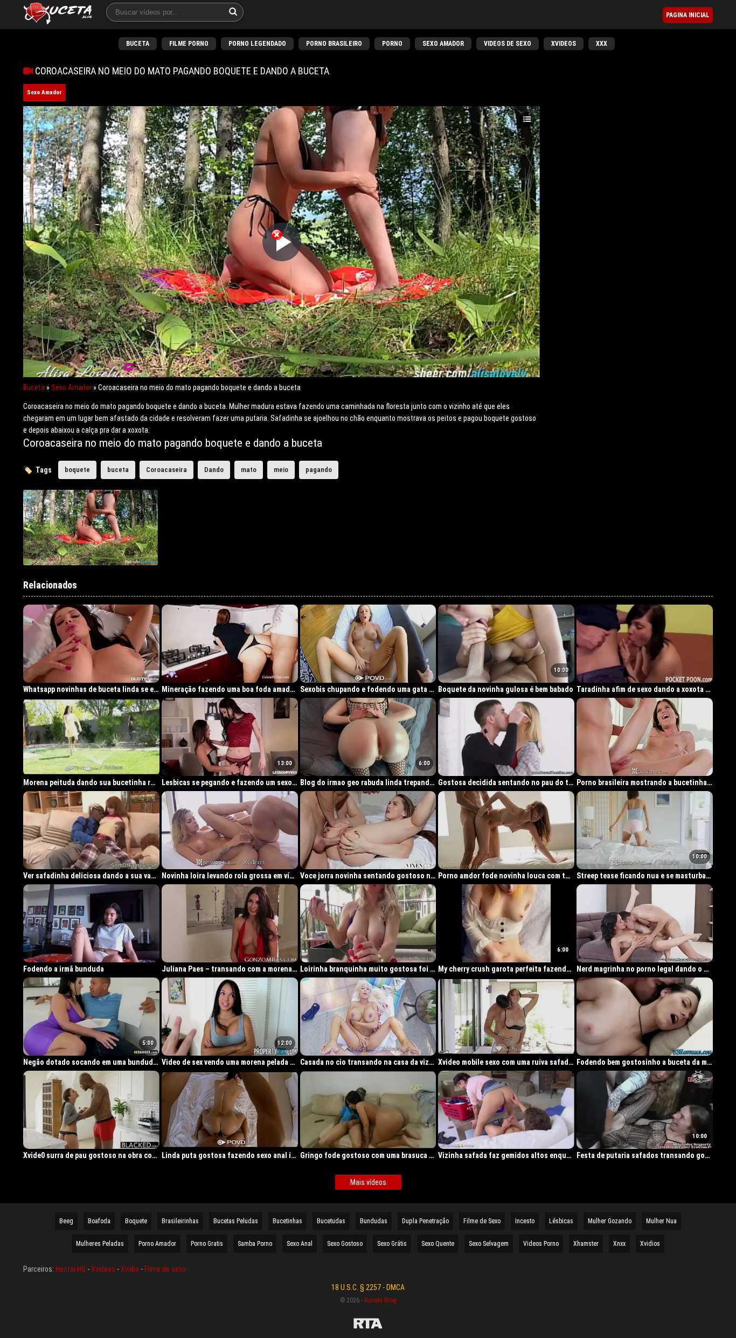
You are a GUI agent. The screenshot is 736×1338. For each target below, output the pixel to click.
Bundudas (373, 1221)
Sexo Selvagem (489, 1243)
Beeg (66, 1221)
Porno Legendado (257, 43)
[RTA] (368, 1325)
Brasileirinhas (180, 1221)
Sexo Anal (300, 1243)
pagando (318, 470)
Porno (392, 43)
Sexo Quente (437, 1243)
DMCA (395, 1287)
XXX (601, 43)
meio (281, 470)
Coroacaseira (166, 470)
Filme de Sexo (482, 1221)
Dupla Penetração (425, 1221)
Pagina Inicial (688, 15)
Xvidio (130, 1269)
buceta (118, 470)
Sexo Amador (443, 43)
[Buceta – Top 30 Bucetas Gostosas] (58, 14)
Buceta (137, 43)
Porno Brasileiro (334, 43)
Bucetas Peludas (235, 1221)
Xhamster (586, 1243)
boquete (77, 470)
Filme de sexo (165, 1269)
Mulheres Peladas (100, 1243)
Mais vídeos (368, 1182)
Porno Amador (157, 1243)
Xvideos (563, 43)
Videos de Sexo (507, 43)
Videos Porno (541, 1243)
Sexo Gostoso (345, 1243)
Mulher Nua (661, 1221)
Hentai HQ (70, 1269)
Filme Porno (189, 43)
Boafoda (99, 1221)
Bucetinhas (287, 1221)
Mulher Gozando (609, 1221)
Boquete (136, 1221)
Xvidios (650, 1243)
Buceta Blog (380, 1300)
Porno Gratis (207, 1243)
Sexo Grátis (392, 1243)
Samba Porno (255, 1243)
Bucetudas (331, 1221)
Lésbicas (561, 1221)
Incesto (524, 1221)
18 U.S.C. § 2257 (356, 1287)
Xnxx (619, 1243)
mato (248, 470)
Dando (214, 470)
